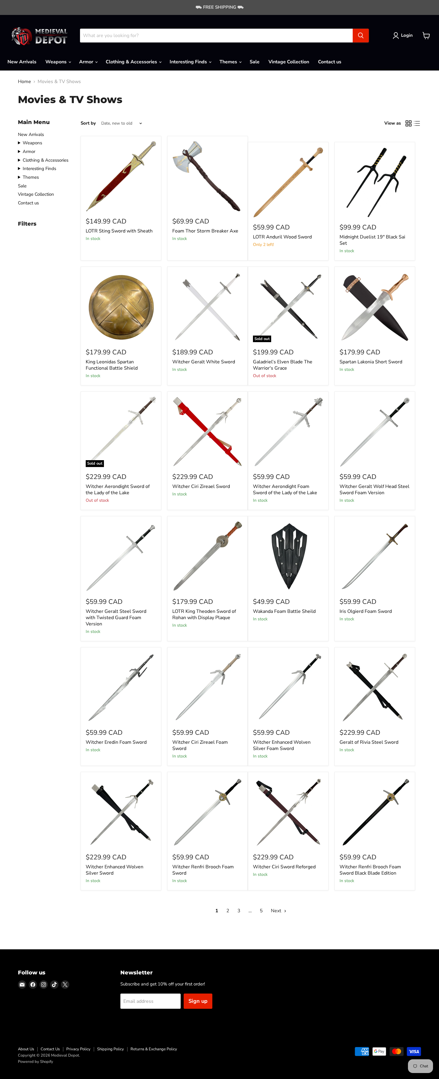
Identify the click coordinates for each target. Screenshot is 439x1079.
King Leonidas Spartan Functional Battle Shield (112, 365)
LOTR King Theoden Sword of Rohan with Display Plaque (204, 614)
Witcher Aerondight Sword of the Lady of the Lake (118, 489)
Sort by (88, 123)
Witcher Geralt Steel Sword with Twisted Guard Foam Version (116, 617)
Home (24, 81)
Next (277, 910)
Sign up (198, 1001)
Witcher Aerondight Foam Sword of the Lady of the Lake (285, 489)
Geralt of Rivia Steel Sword (369, 742)
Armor (86, 62)
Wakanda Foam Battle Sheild (284, 611)
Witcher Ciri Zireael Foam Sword (200, 745)
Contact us (329, 62)
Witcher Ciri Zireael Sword (201, 486)
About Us (26, 1049)
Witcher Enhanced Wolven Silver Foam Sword (282, 745)
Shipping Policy (110, 1049)
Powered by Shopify (35, 1061)
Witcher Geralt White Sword (203, 362)
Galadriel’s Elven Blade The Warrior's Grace (282, 365)
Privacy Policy (78, 1049)
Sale (255, 62)
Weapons (56, 62)
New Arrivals (21, 62)
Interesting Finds (189, 62)
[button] (404, 35)
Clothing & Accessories (132, 62)
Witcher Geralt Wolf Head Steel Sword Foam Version (374, 489)
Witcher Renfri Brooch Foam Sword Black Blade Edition (370, 870)
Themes (229, 62)
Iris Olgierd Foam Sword (366, 611)
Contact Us (50, 1049)
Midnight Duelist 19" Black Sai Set (372, 240)
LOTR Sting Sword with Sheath (119, 231)
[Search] (361, 35)
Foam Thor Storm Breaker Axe (205, 231)
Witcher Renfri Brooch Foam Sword (203, 870)
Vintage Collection (288, 62)
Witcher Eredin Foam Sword (116, 742)
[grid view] (408, 123)
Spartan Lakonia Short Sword (371, 362)
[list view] (417, 123)
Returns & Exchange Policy (154, 1049)
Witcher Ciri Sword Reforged (284, 867)
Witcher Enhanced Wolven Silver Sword (114, 870)
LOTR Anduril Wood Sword (282, 237)
